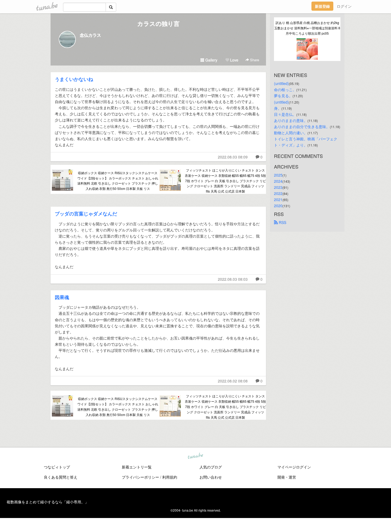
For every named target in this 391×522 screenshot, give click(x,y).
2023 (278, 187)
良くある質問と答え (60, 477)
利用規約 (169, 477)
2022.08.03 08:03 (233, 279)
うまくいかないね (74, 79)
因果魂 (62, 297)
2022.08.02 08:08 (233, 381)
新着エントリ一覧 (137, 467)
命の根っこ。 (285, 89)
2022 (278, 193)
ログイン (344, 6)
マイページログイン (294, 467)
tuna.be (195, 456)
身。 (277, 108)
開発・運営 (286, 477)
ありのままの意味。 (290, 120)
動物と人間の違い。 (290, 132)
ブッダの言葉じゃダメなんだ (86, 213)
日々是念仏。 (285, 114)
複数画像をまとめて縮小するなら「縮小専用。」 (48, 501)
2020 (278, 205)
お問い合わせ (210, 477)
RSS (282, 222)
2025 (278, 175)
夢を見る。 (283, 95)
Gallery (210, 60)
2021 (278, 199)
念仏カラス (90, 35)
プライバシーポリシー (140, 477)
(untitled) (281, 83)
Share (254, 59)
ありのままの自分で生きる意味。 (302, 126)
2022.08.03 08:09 (233, 157)
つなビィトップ (57, 467)
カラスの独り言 (158, 23)
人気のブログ (210, 467)
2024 (278, 181)
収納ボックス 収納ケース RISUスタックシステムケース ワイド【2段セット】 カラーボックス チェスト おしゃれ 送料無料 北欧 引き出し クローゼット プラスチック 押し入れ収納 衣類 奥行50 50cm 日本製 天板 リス (117, 180)
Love (233, 60)
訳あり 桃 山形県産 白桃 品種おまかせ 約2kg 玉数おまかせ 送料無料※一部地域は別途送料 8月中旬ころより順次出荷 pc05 (307, 27)
